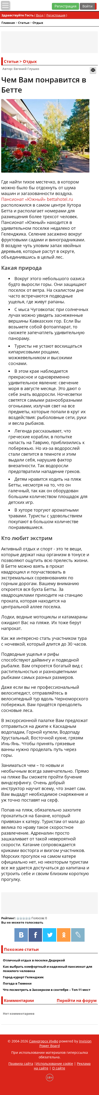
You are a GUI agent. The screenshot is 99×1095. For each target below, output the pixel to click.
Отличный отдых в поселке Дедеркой (34, 960)
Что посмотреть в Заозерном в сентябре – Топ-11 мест (46, 989)
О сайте (58, 1068)
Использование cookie (54, 1063)
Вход (39, 15)
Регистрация (65, 6)
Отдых (37, 22)
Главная (8, 22)
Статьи (23, 22)
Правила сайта (20, 1063)
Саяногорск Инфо (43, 1041)
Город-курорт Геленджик (23, 977)
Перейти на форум (77, 1000)
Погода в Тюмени (17, 983)
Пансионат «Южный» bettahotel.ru (37, 199)
